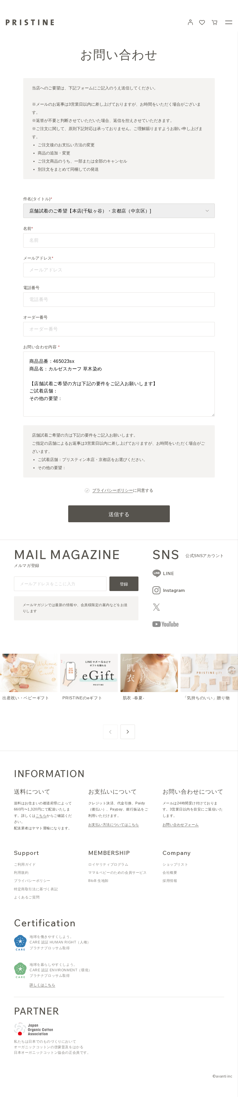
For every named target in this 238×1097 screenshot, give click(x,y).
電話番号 (31, 287)
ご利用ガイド (25, 864)
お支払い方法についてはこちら (113, 825)
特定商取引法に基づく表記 (36, 889)
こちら (41, 816)
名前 (27, 228)
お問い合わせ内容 (40, 347)
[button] (215, 22)
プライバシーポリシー (112, 490)
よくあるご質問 (26, 897)
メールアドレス (37, 258)
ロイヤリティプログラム (108, 864)
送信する (119, 514)
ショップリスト (175, 864)
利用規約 (21, 873)
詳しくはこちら (42, 985)
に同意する (122, 490)
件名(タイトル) (37, 199)
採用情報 (170, 881)
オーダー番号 (35, 317)
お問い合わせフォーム (181, 825)
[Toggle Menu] (229, 22)
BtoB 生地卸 (98, 881)
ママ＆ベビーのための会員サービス (117, 873)
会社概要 (170, 873)
